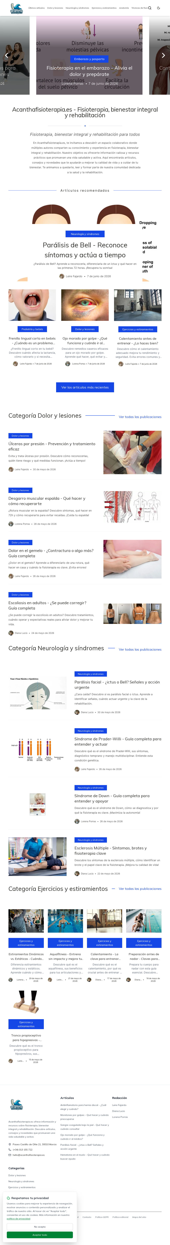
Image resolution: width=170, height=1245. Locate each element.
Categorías (16, 1168)
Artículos (67, 1098)
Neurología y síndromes (77, 8)
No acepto (40, 1226)
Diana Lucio (118, 1111)
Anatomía (124, 8)
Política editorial (120, 1217)
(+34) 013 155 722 (22, 1149)
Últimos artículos (36, 8)
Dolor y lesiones (55, 8)
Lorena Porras (120, 1117)
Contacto (87, 1217)
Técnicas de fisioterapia (143, 8)
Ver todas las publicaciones (140, 417)
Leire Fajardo (119, 1105)
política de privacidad (18, 1218)
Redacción (119, 1098)
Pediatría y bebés (32, 329)
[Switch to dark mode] (159, 8)
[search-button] (150, 8)
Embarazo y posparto (85, 59)
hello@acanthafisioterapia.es (29, 1154)
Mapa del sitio (139, 1217)
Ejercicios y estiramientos (104, 8)
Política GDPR (102, 1217)
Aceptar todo (40, 1234)
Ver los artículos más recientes (85, 387)
